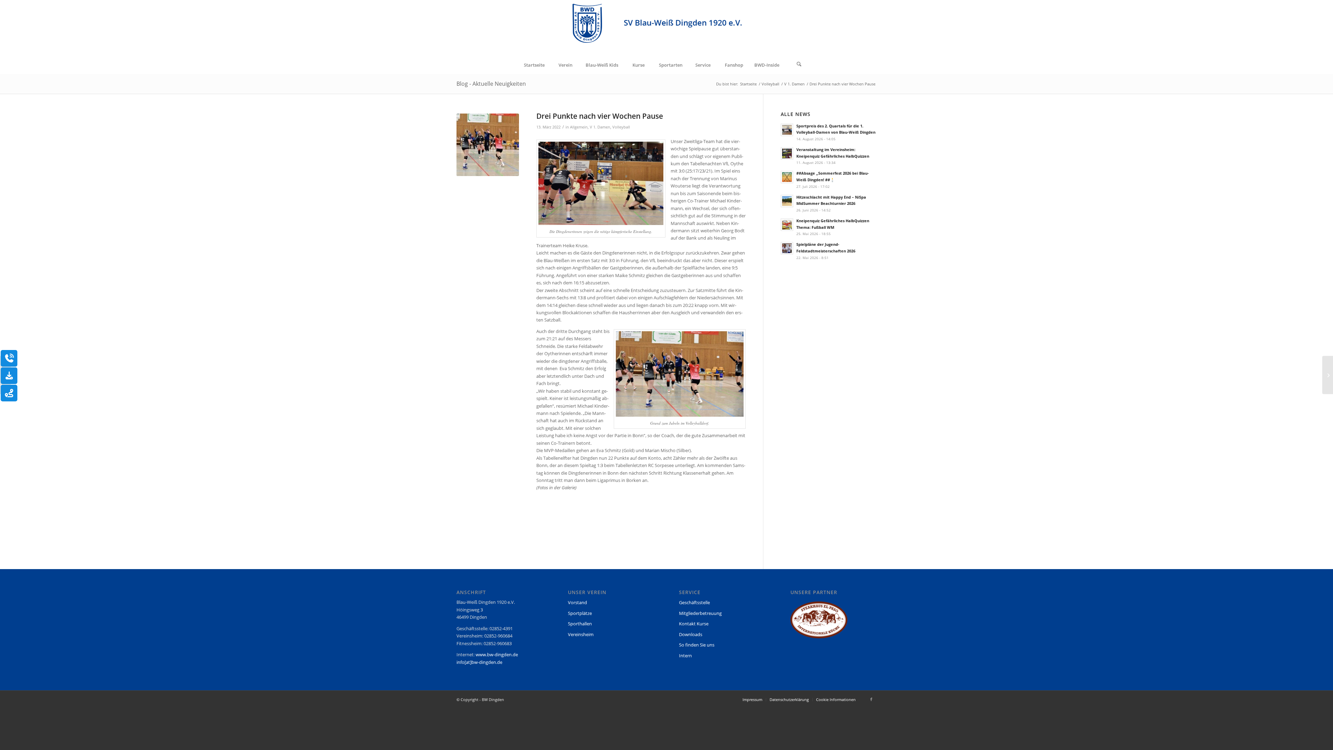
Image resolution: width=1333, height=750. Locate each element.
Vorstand (577, 602)
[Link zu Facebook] (871, 699)
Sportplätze (580, 613)
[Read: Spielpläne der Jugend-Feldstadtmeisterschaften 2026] (787, 248)
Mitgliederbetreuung (700, 613)
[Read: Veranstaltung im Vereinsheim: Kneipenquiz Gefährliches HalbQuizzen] (787, 153)
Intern (685, 655)
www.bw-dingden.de (497, 654)
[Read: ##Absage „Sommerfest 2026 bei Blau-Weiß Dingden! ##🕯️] (787, 177)
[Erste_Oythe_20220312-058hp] (487, 145)
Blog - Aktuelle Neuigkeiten (491, 84)
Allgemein (579, 127)
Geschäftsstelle (694, 602)
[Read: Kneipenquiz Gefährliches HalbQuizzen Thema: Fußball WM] (787, 224)
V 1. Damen (600, 127)
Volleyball (621, 127)
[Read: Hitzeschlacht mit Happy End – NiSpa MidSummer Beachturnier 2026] (787, 201)
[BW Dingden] (667, 28)
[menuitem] (534, 65)
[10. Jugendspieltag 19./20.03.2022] (1327, 375)
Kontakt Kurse (694, 623)
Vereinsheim (581, 634)
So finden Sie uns (696, 645)
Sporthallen (580, 623)
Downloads (690, 634)
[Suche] (799, 65)
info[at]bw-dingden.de (479, 662)
